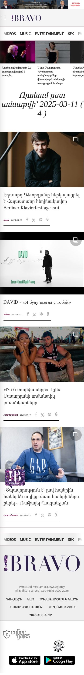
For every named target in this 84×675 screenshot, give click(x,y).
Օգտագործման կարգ (59, 599)
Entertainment (49, 33)
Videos (10, 33)
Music (25, 33)
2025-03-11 (16, 220)
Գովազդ (14, 599)
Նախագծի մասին (26, 607)
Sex (71, 33)
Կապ (30, 599)
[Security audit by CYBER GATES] (17, 634)
